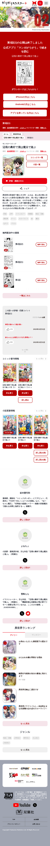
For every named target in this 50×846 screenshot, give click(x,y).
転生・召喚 (39, 214)
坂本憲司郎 (11, 128)
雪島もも (43, 128)
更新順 (35, 317)
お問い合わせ (36, 824)
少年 (11, 214)
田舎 (5, 214)
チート (13, 219)
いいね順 (42, 317)
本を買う (9, 393)
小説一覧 (36, 164)
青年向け (26, 738)
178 (11, 329)
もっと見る (25, 349)
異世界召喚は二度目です (28, 690)
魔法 (37, 219)
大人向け (36, 738)
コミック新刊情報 (11, 359)
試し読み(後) (41, 460)
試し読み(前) (41, 453)
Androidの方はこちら (25, 104)
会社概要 (36, 819)
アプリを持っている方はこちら (24, 113)
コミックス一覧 (37, 157)
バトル (13, 223)
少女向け (6, 743)
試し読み (25, 400)
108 (11, 342)
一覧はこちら (25, 296)
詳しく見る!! (25, 520)
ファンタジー (20, 214)
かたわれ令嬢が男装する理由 (30, 657)
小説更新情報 (9, 411)
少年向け (17, 738)
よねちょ (23, 128)
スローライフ (23, 219)
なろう (5, 223)
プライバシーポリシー (13, 824)
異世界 (5, 219)
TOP (13, 819)
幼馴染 (30, 214)
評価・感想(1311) (16, 181)
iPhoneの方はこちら (25, 97)
